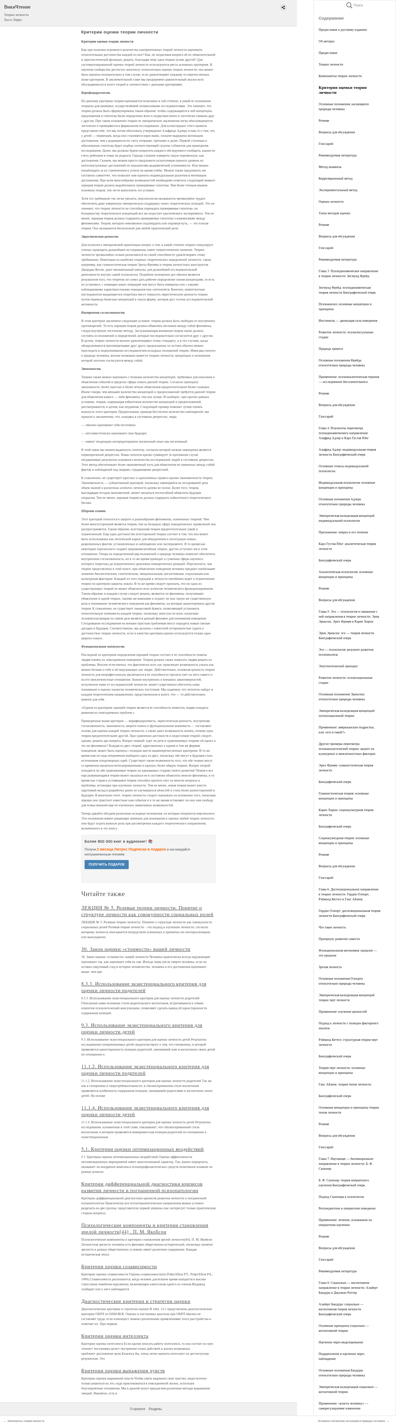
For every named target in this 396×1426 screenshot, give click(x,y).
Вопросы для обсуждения (337, 132)
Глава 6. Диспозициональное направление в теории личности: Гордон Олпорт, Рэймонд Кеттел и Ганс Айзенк (348, 894)
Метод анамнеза (330, 166)
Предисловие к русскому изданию (343, 29)
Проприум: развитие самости (339, 938)
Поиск (354, 5)
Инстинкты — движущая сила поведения (348, 320)
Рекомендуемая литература (338, 155)
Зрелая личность (330, 967)
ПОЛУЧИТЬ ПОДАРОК (107, 864)
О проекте (137, 1409)
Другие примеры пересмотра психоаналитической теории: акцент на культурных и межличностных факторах (347, 748)
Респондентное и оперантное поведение (347, 1208)
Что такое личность (332, 927)
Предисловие (328, 52)
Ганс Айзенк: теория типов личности (345, 1084)
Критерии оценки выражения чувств (123, 1370)
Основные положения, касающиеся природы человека (351, 1421)
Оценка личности (331, 201)
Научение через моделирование (341, 1342)
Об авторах (327, 41)
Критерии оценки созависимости (119, 1266)
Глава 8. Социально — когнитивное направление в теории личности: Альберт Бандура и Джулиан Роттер (348, 1287)
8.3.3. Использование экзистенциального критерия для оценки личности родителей (143, 987)
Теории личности (331, 64)
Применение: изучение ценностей (343, 1011)
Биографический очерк (335, 560)
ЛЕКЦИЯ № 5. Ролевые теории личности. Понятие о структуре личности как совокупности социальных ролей (147, 910)
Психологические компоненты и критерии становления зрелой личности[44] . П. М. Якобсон (144, 1228)
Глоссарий (326, 143)
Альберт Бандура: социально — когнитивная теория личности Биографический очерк (341, 1309)
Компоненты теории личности (340, 76)
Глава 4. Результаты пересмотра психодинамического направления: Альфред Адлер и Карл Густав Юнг (344, 433)
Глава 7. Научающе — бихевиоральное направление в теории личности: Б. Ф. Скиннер (346, 1163)
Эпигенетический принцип (338, 666)
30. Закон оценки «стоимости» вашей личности (135, 949)
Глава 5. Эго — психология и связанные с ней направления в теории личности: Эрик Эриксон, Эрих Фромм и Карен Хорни (349, 616)
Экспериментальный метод (338, 190)
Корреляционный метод (335, 178)
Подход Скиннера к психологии (341, 1196)
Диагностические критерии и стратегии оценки (135, 1301)
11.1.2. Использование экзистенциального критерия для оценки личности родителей (145, 1069)
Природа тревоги (331, 348)
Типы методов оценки (334, 213)
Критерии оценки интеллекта (114, 1335)
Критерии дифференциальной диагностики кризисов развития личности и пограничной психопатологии (142, 1187)
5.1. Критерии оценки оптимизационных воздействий (142, 1149)
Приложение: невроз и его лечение (343, 532)
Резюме (324, 120)
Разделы (155, 1409)
